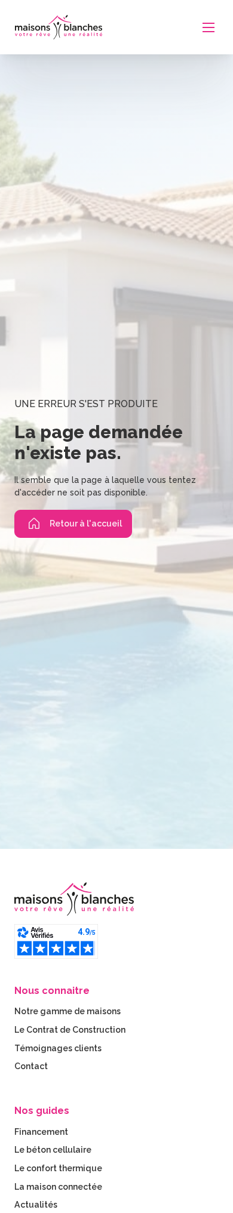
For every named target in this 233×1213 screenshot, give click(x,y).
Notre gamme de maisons (67, 1011)
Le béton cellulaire (52, 1149)
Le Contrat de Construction (69, 1030)
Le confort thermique (58, 1168)
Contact (31, 1066)
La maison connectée (58, 1187)
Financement (41, 1132)
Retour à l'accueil (86, 523)
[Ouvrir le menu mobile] (208, 27)
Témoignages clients (58, 1048)
